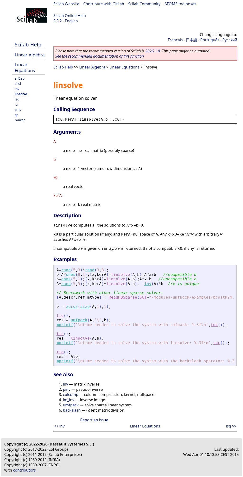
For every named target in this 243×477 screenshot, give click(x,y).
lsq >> (231, 426)
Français (175, 39)
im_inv (68, 399)
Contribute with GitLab (103, 3)
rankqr (20, 120)
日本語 (191, 39)
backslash (72, 410)
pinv (18, 109)
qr (16, 115)
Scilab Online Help (69, 15)
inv (17, 88)
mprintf (64, 325)
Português (209, 39)
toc (214, 325)
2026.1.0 (152, 51)
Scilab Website (66, 3)
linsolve (21, 94)
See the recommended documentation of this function (99, 56)
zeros (72, 306)
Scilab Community (144, 3)
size (85, 306)
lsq (17, 99)
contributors (24, 470)
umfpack (79, 320)
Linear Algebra (30, 55)
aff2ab (19, 78)
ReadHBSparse (123, 297)
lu (16, 104)
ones (70, 274)
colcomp (70, 394)
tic (60, 315)
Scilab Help (28, 44)
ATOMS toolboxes (180, 3)
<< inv (59, 426)
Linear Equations (25, 67)
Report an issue (94, 419)
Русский (229, 39)
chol (18, 83)
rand (66, 270)
